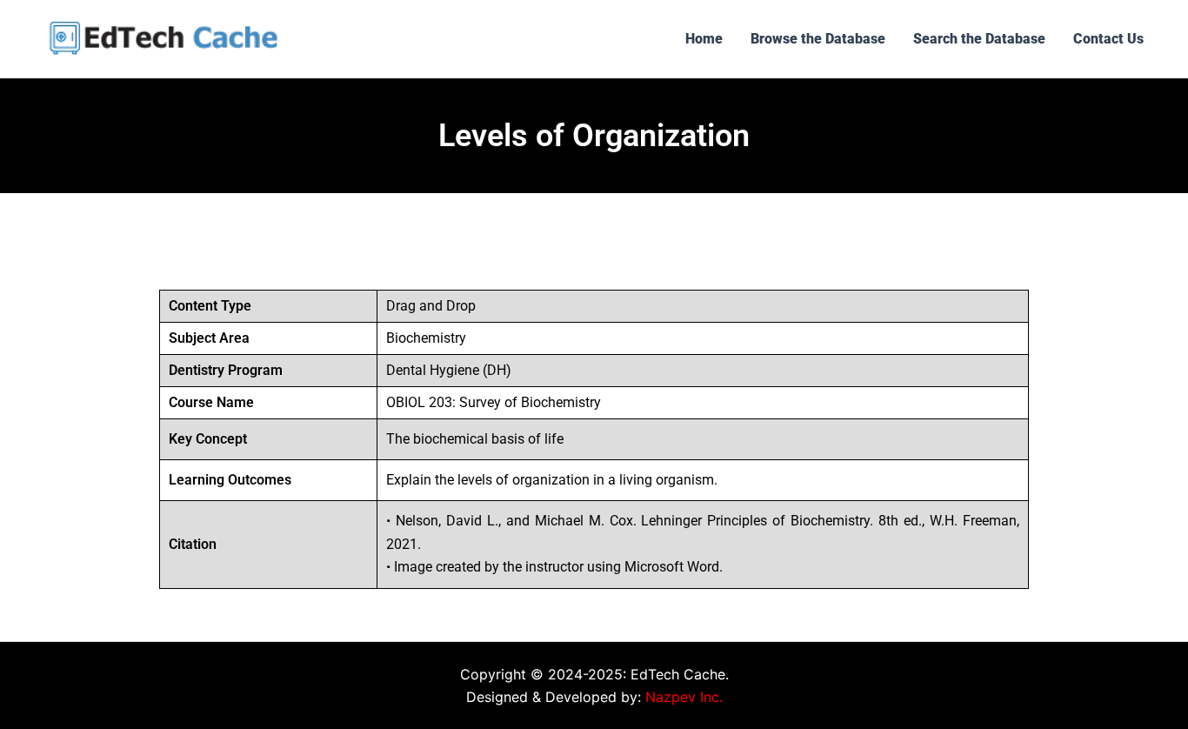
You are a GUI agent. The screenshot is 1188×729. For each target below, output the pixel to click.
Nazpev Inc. (684, 697)
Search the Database (979, 38)
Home (704, 38)
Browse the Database (818, 38)
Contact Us (1108, 38)
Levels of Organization (594, 135)
